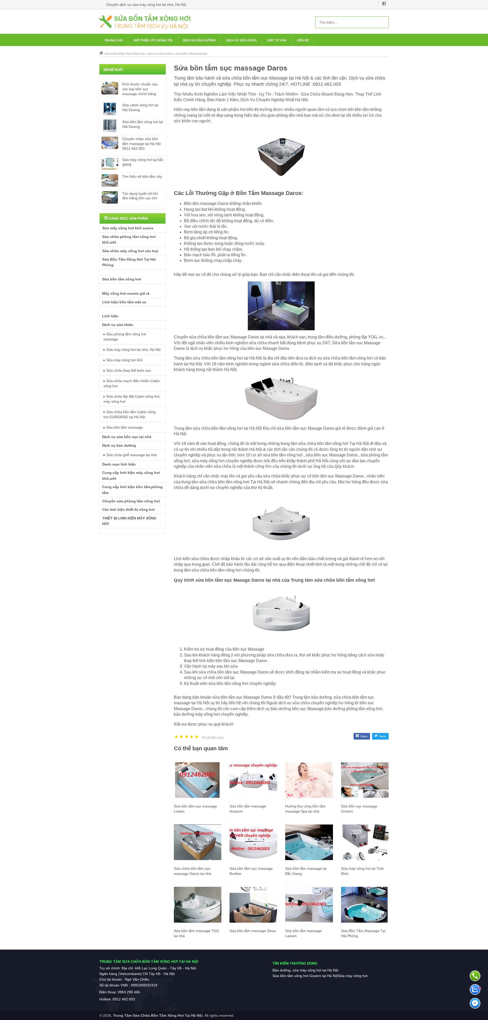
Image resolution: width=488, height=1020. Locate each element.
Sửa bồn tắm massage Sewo (253, 931)
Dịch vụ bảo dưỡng (199, 40)
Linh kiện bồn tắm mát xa (124, 302)
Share (364, 736)
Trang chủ (113, 40)
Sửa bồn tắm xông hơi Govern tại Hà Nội (305, 976)
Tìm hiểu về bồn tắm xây (142, 176)
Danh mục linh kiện (119, 464)
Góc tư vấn (276, 40)
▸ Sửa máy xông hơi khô (123, 360)
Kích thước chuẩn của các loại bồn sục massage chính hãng (140, 89)
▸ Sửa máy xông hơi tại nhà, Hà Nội (132, 350)
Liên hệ (303, 40)
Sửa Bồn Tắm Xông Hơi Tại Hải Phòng (129, 262)
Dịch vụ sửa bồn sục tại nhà (126, 437)
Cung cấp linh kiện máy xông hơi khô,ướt (131, 475)
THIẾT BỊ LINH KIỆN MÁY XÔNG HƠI (129, 521)
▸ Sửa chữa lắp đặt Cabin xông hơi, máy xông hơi (131, 398)
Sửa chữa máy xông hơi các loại (130, 251)
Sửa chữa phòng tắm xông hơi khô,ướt (129, 239)
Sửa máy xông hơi (353, 976)
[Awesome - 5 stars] (196, 737)
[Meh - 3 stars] (186, 737)
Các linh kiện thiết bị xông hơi (128, 509)
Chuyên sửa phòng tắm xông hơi (131, 501)
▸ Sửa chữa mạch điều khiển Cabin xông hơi (131, 383)
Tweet (382, 736)
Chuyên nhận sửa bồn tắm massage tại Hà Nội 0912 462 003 (141, 144)
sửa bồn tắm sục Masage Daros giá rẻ (310, 428)
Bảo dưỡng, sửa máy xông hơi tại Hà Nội (305, 970)
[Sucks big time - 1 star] (176, 737)
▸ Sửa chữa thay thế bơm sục (127, 370)
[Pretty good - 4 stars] (191, 737)
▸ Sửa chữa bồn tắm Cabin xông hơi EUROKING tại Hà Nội (129, 414)
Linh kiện (110, 316)
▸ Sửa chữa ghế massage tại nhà (130, 455)
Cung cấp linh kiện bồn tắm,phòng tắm (132, 489)
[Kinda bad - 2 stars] (181, 737)
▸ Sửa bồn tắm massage (123, 427)
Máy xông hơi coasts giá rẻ (125, 293)
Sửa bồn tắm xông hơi (121, 279)
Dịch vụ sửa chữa (241, 40)
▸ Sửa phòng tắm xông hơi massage (124, 336)
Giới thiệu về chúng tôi (152, 40)
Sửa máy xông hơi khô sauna (127, 228)
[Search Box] (383, 22)
